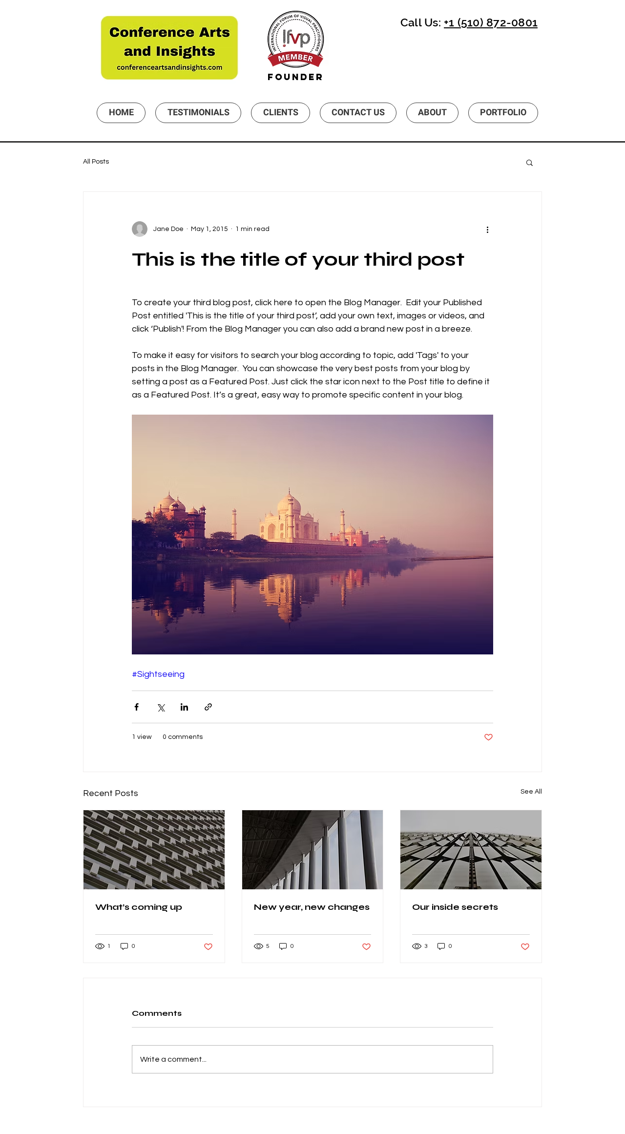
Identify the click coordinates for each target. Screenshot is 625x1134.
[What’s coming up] (154, 849)
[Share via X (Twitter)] (160, 707)
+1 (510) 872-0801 (491, 22)
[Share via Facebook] (136, 707)
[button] (529, 162)
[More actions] (487, 229)
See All (531, 791)
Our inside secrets (455, 907)
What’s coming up (138, 907)
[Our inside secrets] (471, 849)
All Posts (96, 161)
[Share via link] (208, 707)
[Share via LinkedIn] (184, 707)
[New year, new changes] (312, 849)
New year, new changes (312, 907)
